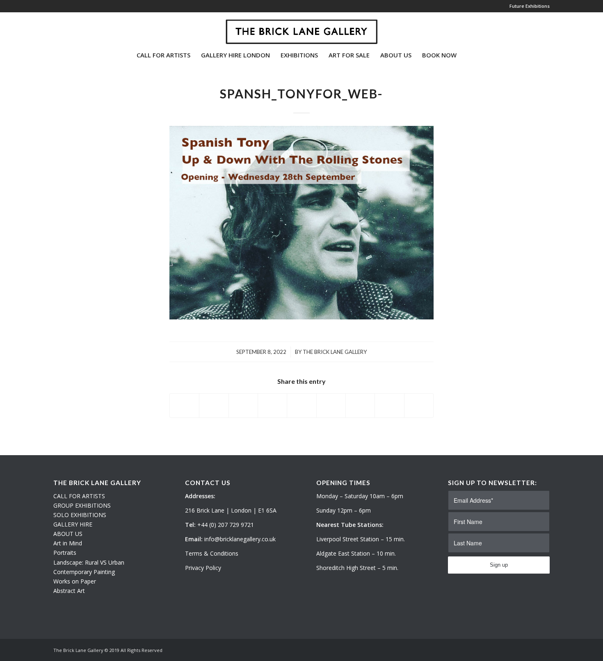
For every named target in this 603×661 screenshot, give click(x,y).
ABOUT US (67, 534)
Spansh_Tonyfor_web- (301, 93)
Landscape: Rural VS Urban (88, 562)
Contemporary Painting (84, 572)
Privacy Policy (203, 568)
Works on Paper (74, 581)
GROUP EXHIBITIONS (82, 505)
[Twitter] (56, 28)
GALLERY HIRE (72, 524)
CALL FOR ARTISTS (79, 496)
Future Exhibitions (529, 6)
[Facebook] (80, 28)
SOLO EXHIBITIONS (79, 515)
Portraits (64, 552)
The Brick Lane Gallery (335, 352)
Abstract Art (69, 591)
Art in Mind (67, 543)
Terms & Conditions (211, 553)
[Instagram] (68, 28)
